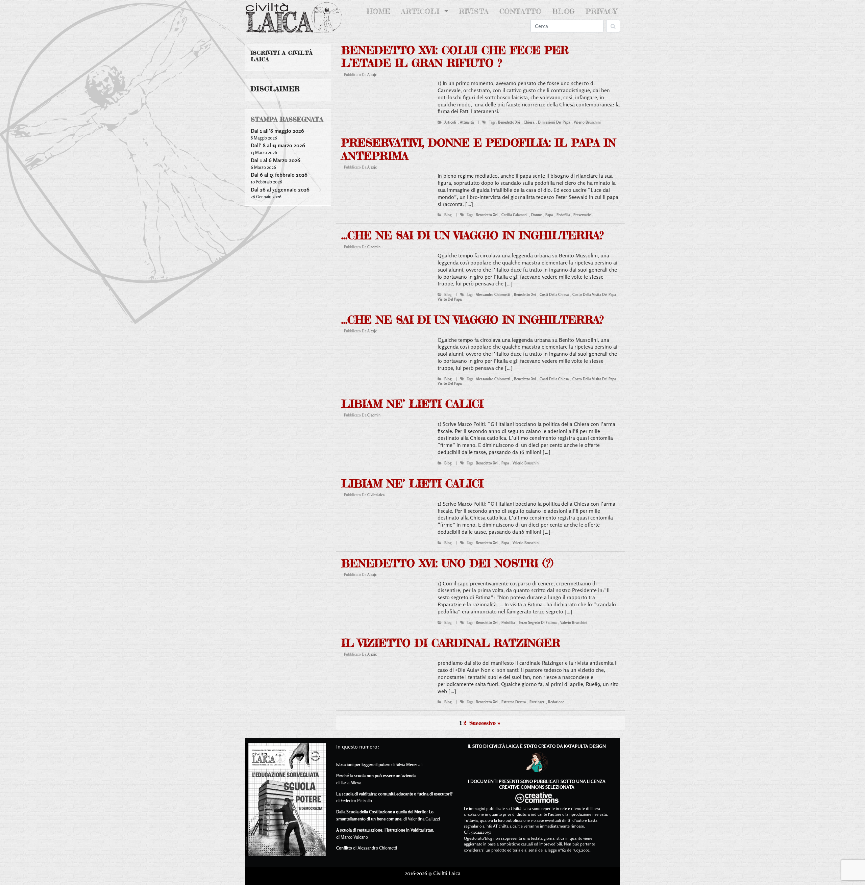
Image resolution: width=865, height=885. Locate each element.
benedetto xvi (509, 122)
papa (549, 214)
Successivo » (484, 722)
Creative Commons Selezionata (536, 787)
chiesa (529, 122)
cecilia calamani (514, 214)
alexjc (372, 74)
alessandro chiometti (493, 294)
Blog (563, 11)
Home (380, 11)
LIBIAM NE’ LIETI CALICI (412, 403)
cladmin (373, 247)
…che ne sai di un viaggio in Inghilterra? (472, 235)
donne (536, 214)
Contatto (520, 11)
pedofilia (563, 214)
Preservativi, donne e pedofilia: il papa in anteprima (478, 149)
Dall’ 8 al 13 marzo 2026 (278, 145)
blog (447, 214)
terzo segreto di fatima (538, 622)
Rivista (474, 11)
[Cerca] (613, 26)
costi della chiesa (554, 294)
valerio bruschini (587, 122)
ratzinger (536, 702)
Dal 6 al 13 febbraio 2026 (279, 174)
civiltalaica (376, 494)
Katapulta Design (585, 746)
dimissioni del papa (554, 122)
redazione (556, 702)
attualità (467, 122)
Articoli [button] (421, 11)
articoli (450, 122)
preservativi (582, 214)
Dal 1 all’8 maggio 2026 (277, 130)
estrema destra (513, 702)
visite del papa (450, 299)
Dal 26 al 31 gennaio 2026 (280, 189)
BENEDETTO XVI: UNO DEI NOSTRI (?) (447, 563)
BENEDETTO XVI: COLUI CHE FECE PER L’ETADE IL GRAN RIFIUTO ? (455, 57)
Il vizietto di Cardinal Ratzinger (450, 643)
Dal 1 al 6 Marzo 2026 (275, 160)
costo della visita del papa (594, 294)
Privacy (601, 11)
